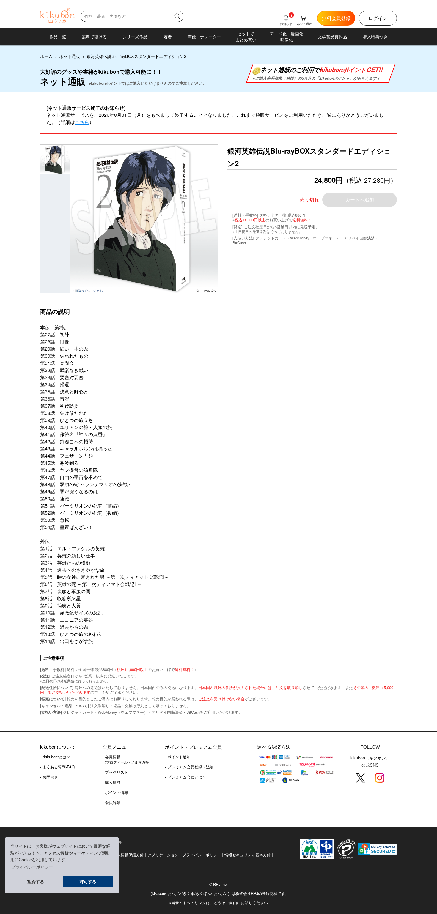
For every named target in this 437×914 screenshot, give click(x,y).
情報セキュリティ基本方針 (247, 855)
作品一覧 (57, 37)
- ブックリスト (115, 772)
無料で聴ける (94, 37)
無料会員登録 (336, 18)
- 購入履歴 (111, 782)
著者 (168, 37)
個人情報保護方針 (128, 855)
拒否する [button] (35, 881)
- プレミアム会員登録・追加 (189, 767)
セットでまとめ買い (245, 36)
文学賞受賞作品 (332, 37)
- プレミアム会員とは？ (185, 777)
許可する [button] (88, 881)
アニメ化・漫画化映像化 (286, 36)
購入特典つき (375, 37)
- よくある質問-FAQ (57, 767)
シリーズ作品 (134, 37)
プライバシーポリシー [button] (32, 867)
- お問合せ (49, 777)
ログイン (377, 18)
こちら (82, 122)
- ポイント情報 (115, 792)
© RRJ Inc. (218, 884)
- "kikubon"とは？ (55, 756)
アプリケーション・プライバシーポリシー (184, 855)
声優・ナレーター (204, 37)
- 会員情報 (128, 759)
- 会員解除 (111, 802)
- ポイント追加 (178, 756)
